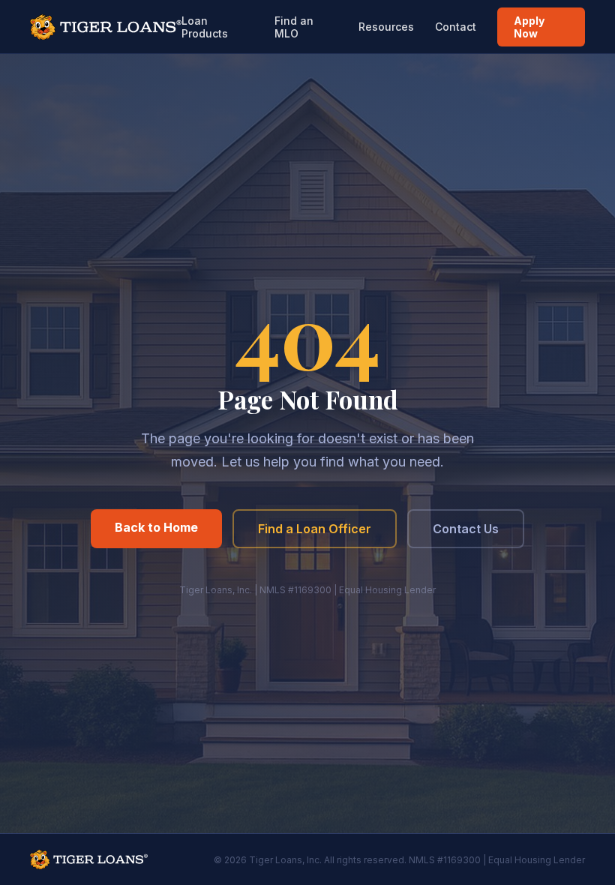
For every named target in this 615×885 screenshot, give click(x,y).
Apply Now (529, 27)
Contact (455, 26)
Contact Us (466, 528)
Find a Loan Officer (314, 528)
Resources (386, 26)
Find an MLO (294, 27)
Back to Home (156, 527)
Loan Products (205, 27)
